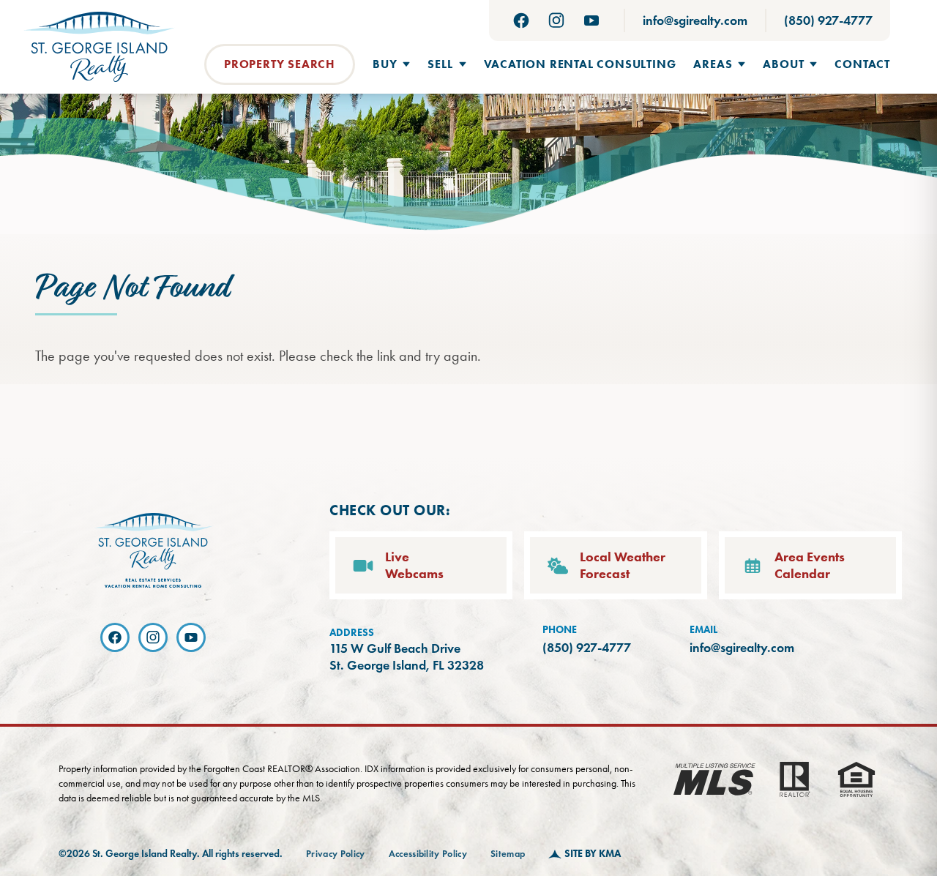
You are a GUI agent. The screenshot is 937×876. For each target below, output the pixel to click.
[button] (391, 64)
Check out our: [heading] (389, 510)
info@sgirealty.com (695, 20)
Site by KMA (592, 853)
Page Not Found (131, 288)
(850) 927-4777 (828, 20)
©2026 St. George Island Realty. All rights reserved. (171, 853)
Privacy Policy (335, 854)
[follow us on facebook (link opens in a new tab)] (521, 20)
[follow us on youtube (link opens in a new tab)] (591, 20)
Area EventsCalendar (809, 565)
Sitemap (507, 854)
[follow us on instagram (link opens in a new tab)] (556, 20)
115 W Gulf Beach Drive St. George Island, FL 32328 (406, 656)
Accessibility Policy (428, 854)
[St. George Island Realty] (99, 47)
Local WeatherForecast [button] (622, 565)
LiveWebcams (414, 565)
